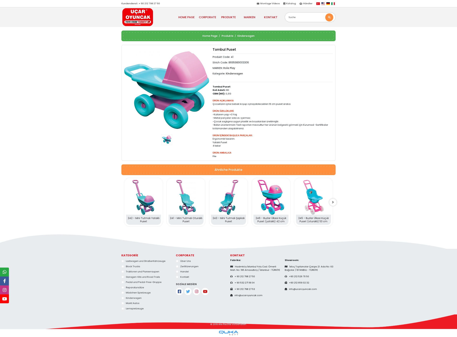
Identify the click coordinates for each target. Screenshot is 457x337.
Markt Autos (132, 303)
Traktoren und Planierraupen (142, 271)
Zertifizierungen (189, 266)
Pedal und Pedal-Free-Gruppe (144, 282)
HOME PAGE (186, 17)
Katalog (291, 3)
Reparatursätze (135, 287)
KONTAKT (270, 17)
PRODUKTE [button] (228, 17)
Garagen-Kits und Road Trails (143, 277)
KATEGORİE (129, 255)
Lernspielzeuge (135, 308)
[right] (333, 202)
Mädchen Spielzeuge (138, 292)
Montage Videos (270, 3)
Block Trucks (133, 266)
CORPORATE (185, 255)
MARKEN (249, 17)
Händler (307, 3)
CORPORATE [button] (207, 17)
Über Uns (185, 261)
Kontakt (184, 277)
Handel (184, 271)
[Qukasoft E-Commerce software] (228, 333)
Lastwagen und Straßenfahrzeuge (145, 261)
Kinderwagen (134, 298)
